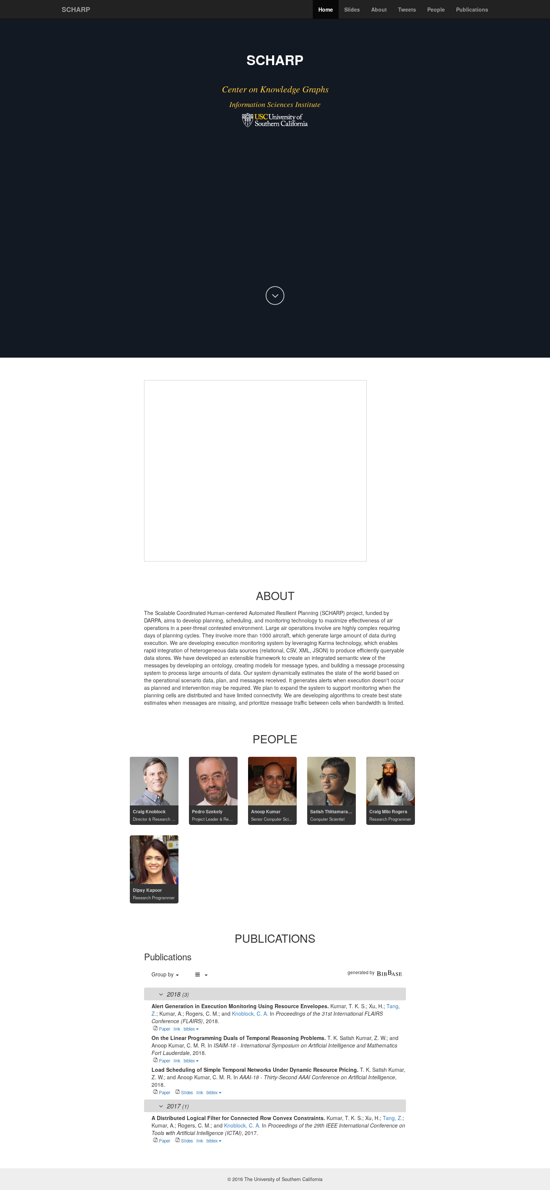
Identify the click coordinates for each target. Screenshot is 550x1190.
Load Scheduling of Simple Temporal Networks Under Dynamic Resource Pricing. (256, 1069)
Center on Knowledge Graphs (275, 89)
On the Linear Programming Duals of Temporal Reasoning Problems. (239, 1037)
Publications (472, 9)
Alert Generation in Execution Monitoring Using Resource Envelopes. (241, 1006)
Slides (352, 9)
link (177, 1029)
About (379, 9)
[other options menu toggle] (201, 974)
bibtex (190, 1029)
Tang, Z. (393, 1118)
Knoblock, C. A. (250, 1013)
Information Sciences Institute (275, 104)
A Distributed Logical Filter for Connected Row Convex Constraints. (239, 1118)
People (436, 9)
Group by (163, 974)
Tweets (407, 9)
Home (325, 9)
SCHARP (76, 9)
